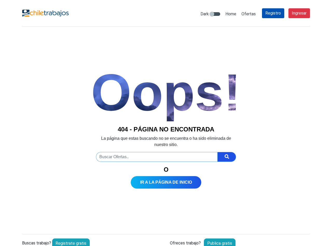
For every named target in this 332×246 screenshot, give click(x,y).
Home (230, 13)
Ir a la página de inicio (166, 182)
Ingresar (299, 13)
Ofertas (248, 13)
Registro (273, 13)
